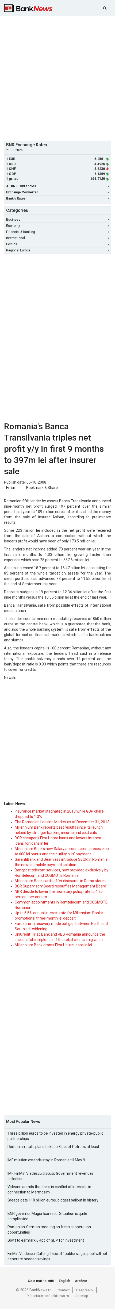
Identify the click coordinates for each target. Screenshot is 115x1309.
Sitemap (81, 1296)
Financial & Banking (20, 232)
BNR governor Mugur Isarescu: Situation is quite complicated (47, 1216)
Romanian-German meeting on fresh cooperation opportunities (49, 1229)
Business (13, 219)
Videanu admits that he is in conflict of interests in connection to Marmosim (49, 1189)
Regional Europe (18, 250)
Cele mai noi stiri (41, 1281)
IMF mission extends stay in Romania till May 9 (46, 1160)
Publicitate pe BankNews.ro (48, 1296)
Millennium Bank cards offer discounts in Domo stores (60, 881)
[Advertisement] (57, 77)
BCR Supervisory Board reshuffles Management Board (60, 886)
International (15, 238)
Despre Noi (85, 1290)
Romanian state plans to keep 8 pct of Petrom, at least (53, 1147)
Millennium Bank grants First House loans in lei (53, 945)
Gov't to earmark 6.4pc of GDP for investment (45, 1240)
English (64, 1281)
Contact (64, 1290)
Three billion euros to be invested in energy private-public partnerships (55, 1136)
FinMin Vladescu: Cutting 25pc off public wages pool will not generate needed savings (57, 1256)
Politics (11, 244)
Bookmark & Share (42, 487)
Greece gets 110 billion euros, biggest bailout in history (52, 1200)
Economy (13, 226)
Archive (81, 1281)
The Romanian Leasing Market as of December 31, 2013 (62, 822)
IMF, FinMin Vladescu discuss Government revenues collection (50, 1176)
